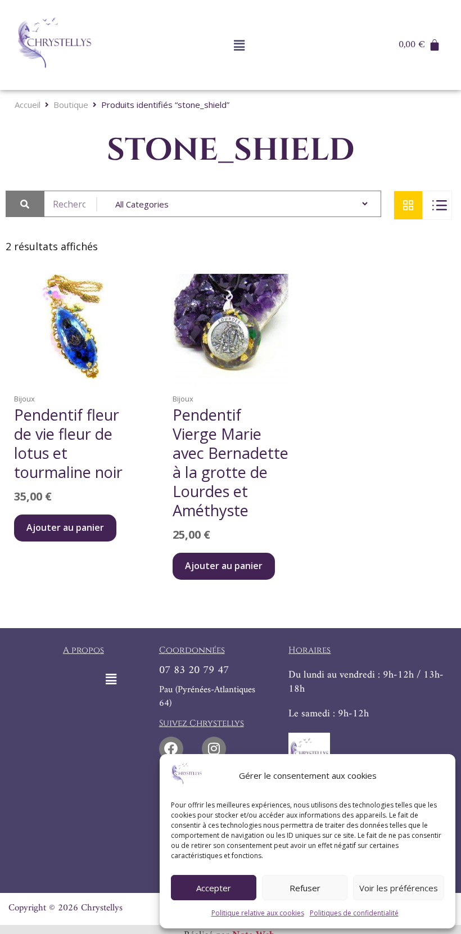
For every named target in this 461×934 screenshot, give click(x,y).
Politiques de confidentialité (354, 913)
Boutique (70, 105)
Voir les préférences (398, 888)
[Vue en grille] (408, 205)
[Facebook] (171, 749)
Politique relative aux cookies (257, 913)
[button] (238, 45)
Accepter (213, 888)
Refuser (305, 888)
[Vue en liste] (437, 205)
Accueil (27, 105)
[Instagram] (214, 749)
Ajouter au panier (65, 527)
